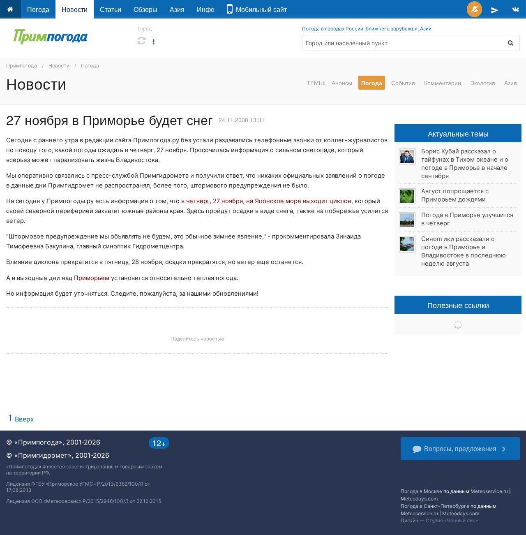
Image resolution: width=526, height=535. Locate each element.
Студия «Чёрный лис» (452, 520)
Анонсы (342, 83)
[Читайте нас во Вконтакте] (515, 9)
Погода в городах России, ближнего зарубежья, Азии (366, 28)
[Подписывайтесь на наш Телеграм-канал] (494, 9)
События (403, 83)
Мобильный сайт (260, 9)
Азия (177, 9)
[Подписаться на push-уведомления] (474, 9)
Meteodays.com (419, 499)
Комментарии (442, 83)
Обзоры (145, 9)
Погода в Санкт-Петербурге (435, 506)
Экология (482, 83)
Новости (75, 9)
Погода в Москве (421, 491)
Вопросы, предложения (460, 448)
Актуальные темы (458, 133)
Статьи (110, 9)
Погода (38, 9)
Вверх (24, 419)
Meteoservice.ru (489, 491)
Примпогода (21, 66)
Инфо (206, 9)
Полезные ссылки (458, 304)
